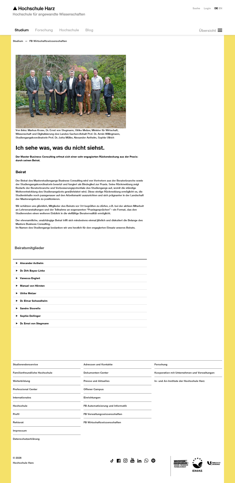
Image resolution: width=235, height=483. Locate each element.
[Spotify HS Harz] (153, 461)
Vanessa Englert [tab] (29, 278)
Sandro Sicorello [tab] (30, 308)
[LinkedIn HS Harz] (139, 461)
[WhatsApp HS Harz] (146, 461)
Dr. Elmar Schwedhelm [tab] (33, 300)
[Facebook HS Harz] (118, 461)
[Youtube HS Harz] (132, 461)
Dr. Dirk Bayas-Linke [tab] (32, 270)
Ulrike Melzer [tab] (27, 293)
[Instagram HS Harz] (125, 461)
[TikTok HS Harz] (112, 461)
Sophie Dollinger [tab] (30, 315)
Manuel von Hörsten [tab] (32, 285)
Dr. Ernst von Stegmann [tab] (34, 323)
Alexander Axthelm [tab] (31, 263)
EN (220, 8)
